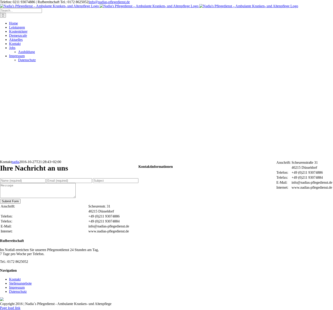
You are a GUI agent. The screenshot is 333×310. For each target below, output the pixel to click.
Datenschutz (18, 291)
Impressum (17, 287)
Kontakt (15, 279)
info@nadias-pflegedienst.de (109, 2)
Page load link (10, 308)
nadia (15, 162)
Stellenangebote (20, 283)
